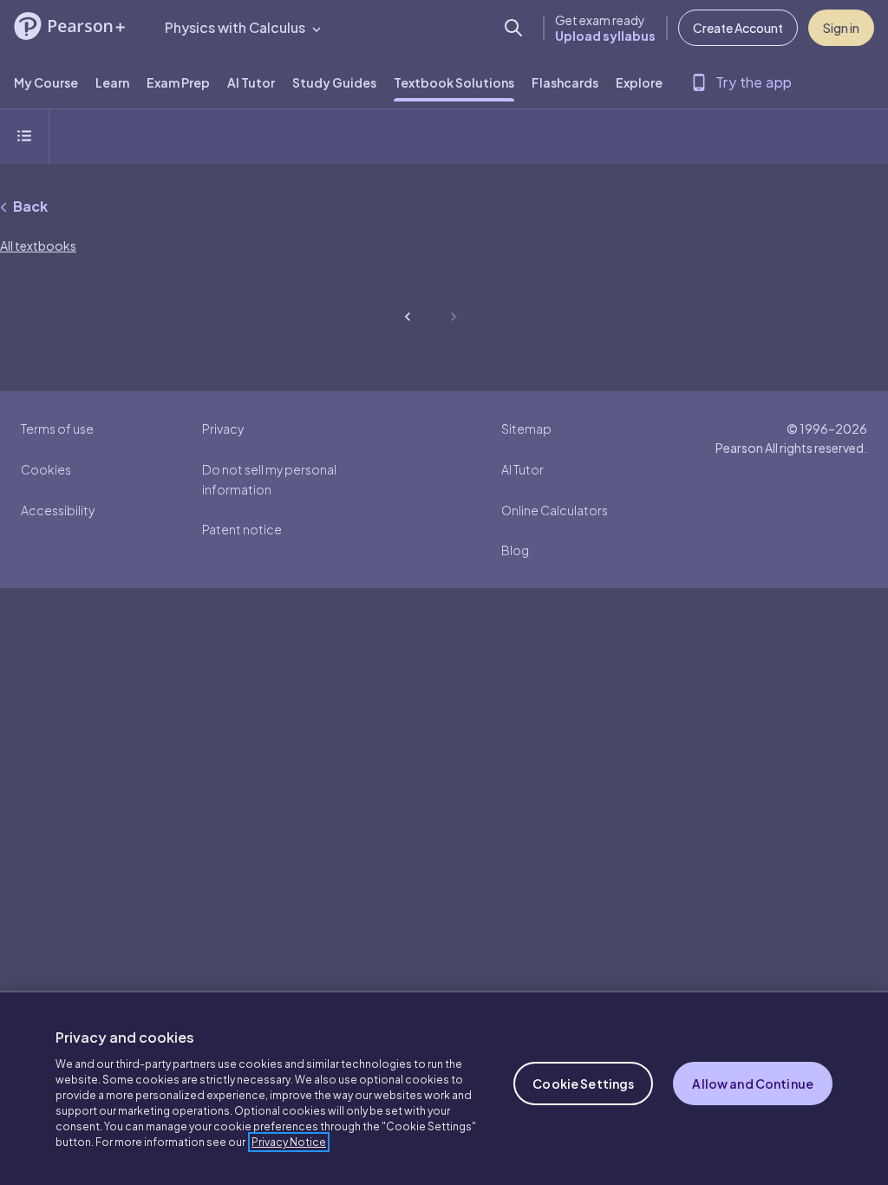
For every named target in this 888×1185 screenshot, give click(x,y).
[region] (444, 1088)
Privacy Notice (288, 1142)
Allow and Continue (752, 1083)
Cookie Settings (583, 1083)
